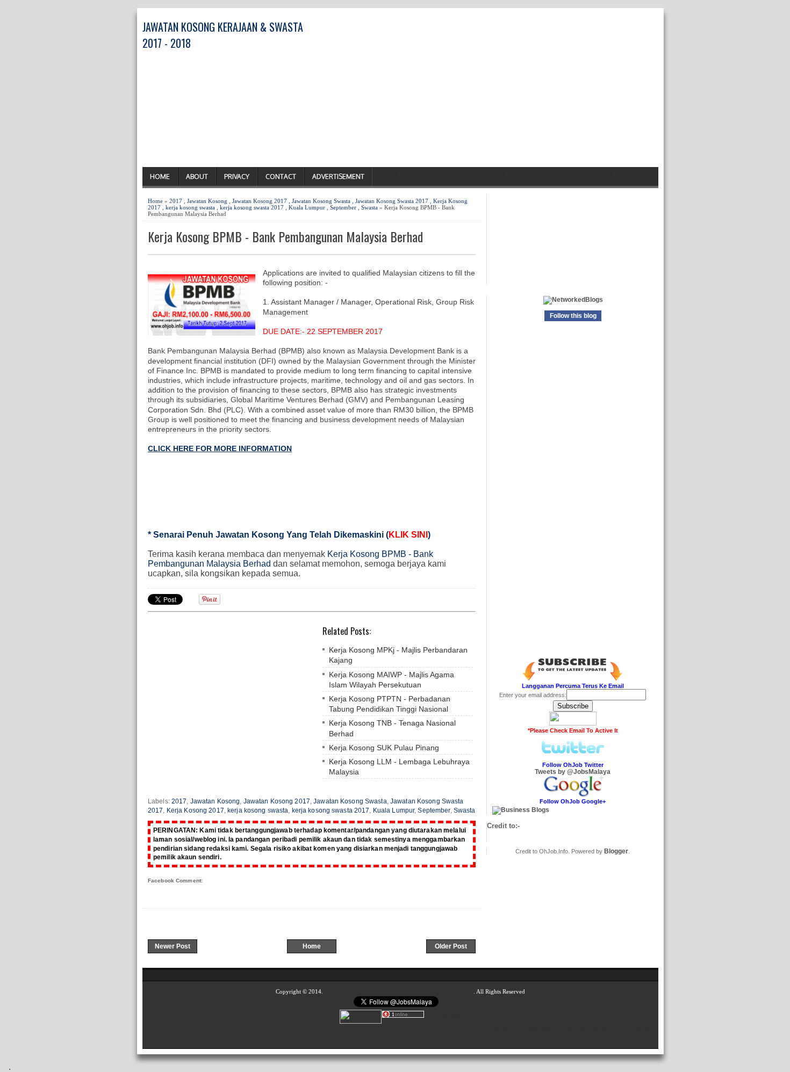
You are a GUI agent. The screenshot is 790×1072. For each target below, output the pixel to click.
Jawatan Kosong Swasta (321, 201)
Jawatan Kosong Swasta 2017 (391, 201)
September (343, 207)
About (197, 176)
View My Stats (444, 1016)
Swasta (369, 207)
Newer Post (172, 946)
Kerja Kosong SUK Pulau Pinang (384, 747)
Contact (280, 176)
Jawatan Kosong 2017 (259, 201)
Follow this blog (573, 316)
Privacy (236, 176)
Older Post (451, 946)
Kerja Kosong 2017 (195, 810)
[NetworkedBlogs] (573, 299)
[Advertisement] (532, 92)
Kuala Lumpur (307, 207)
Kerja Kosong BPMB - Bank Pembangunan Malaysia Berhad (285, 236)
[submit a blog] (520, 810)
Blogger (616, 851)
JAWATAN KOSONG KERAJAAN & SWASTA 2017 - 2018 (399, 991)
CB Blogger (638, 1028)
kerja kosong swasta (190, 207)
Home (160, 176)
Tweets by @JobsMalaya (573, 772)
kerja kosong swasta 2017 (252, 207)
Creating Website (539, 1028)
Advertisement (338, 176)
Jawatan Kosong (207, 201)
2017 (175, 201)
